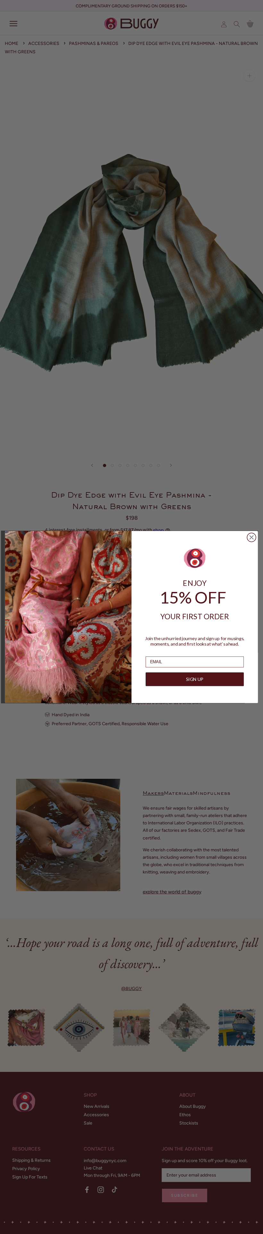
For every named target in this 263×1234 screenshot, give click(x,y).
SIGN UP (194, 679)
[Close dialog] (251, 537)
